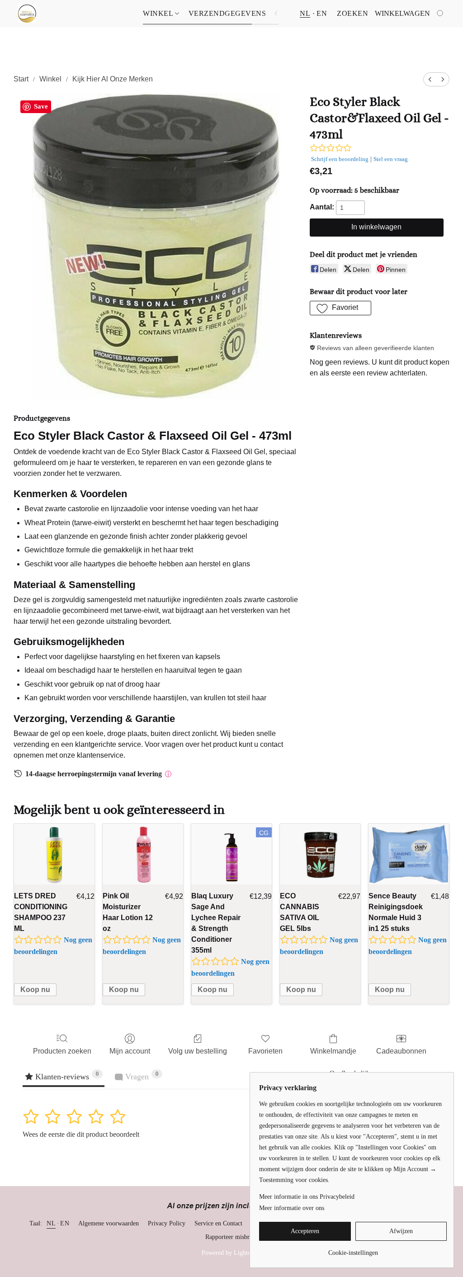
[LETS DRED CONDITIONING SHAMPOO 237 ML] (54, 854)
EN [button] (322, 13)
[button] (27, 14)
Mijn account (129, 1051)
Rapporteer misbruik (231, 1237)
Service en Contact (218, 1223)
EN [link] (64, 1223)
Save (41, 106)
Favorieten (265, 1051)
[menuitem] (430, 79)
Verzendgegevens (227, 13)
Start (21, 79)
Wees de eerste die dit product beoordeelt (81, 1134)
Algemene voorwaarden (108, 1223)
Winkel (159, 13)
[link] (353, 1249)
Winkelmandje (333, 1051)
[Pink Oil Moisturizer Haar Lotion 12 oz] (143, 854)
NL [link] (51, 1223)
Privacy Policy (166, 1223)
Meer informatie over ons (291, 1208)
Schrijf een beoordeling (340, 159)
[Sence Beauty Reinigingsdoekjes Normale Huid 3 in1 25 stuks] (409, 854)
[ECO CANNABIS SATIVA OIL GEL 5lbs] (320, 854)
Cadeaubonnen (401, 1051)
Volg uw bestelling (197, 1051)
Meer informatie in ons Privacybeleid (306, 1196)
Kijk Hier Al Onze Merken (112, 79)
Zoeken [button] (352, 13)
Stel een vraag (390, 159)
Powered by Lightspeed (232, 1252)
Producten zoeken (62, 1051)
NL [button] (305, 13)
